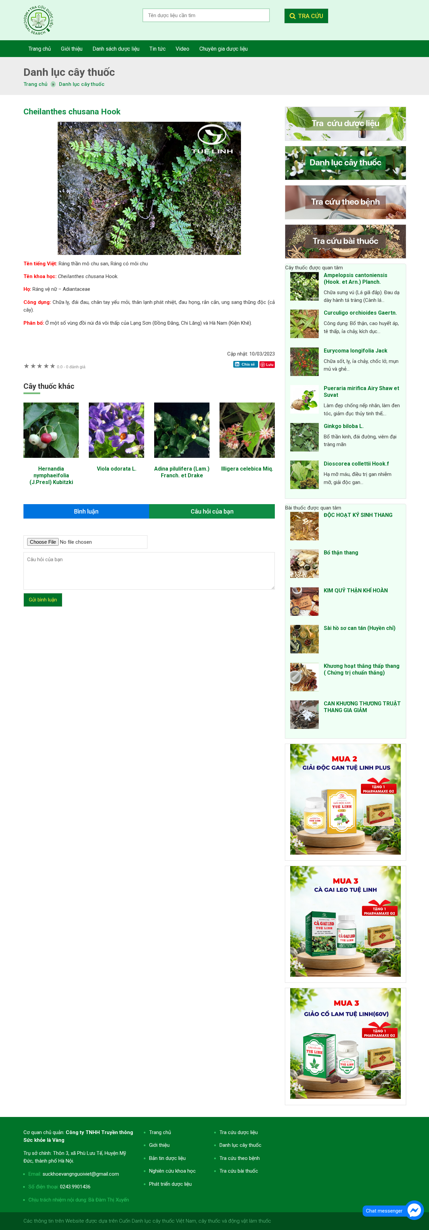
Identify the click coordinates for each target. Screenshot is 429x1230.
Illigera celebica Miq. (247, 469)
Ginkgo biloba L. (344, 426)
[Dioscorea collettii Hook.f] (304, 476)
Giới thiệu (159, 1145)
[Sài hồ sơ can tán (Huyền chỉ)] (304, 640)
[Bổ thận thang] (304, 564)
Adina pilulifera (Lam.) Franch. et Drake (181, 472)
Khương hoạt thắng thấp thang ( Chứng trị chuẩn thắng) (362, 669)
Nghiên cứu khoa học (172, 1171)
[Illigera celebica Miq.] (247, 461)
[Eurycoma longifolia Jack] (304, 362)
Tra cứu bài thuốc (239, 1171)
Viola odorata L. (116, 469)
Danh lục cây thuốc (82, 84)
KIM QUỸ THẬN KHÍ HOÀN (356, 590)
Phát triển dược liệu (170, 1184)
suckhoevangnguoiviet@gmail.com (81, 1174)
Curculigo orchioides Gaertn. (360, 313)
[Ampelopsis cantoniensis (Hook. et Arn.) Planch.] (304, 287)
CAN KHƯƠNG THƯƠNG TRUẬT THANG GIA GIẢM (362, 706)
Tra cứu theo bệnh (240, 1158)
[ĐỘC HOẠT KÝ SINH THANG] (304, 527)
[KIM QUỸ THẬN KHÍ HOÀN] (304, 602)
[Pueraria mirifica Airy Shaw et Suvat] (304, 400)
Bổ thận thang (341, 552)
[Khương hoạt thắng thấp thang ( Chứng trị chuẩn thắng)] (304, 678)
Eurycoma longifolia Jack (355, 350)
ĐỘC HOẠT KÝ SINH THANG (358, 515)
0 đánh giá (71, 367)
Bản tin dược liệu (167, 1158)
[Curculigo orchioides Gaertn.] (304, 325)
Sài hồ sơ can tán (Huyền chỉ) (359, 628)
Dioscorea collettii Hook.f (356, 464)
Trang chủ (160, 1132)
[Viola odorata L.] (116, 461)
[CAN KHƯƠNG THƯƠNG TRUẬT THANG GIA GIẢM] (304, 715)
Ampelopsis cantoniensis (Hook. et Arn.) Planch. (355, 278)
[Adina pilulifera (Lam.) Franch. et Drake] (181, 461)
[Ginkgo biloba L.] (304, 438)
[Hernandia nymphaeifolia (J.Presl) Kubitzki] (51, 461)
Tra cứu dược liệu (43, 20)
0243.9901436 (75, 1187)
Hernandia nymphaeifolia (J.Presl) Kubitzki (51, 475)
